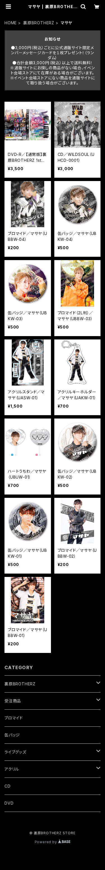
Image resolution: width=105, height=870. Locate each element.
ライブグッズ (15, 752)
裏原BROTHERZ (38, 22)
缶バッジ (12, 735)
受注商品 (12, 700)
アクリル (11, 769)
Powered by (46, 842)
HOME (10, 22)
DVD (8, 803)
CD (7, 786)
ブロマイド (13, 718)
